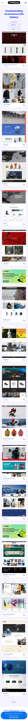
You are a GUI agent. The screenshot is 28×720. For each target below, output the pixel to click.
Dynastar (5, 144)
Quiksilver (6, 359)
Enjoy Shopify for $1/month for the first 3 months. (13, 715)
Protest (5, 518)
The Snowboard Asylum (10, 65)
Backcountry (6, 319)
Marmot (5, 183)
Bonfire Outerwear (8, 438)
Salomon (5, 399)
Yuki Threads (7, 104)
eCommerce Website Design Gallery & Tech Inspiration (14, 711)
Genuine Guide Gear (8, 478)
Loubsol (5, 693)
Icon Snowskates (8, 654)
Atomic (5, 223)
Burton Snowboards (8, 614)
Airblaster (6, 263)
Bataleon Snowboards (9, 574)
